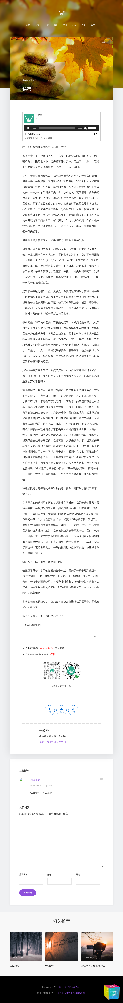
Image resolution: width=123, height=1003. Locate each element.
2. (39, 138)
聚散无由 (110, 998)
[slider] (92, 128)
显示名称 (23, 875)
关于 (93, 25)
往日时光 (50, 966)
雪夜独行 (14, 966)
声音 (46, 25)
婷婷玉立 (35, 780)
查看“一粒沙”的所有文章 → (52, 742)
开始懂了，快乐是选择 (93, 966)
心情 (74, 25)
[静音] (85, 128)
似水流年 (112, 991)
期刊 (55, 25)
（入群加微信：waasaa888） (71, 993)
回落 (83, 25)
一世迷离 (110, 987)
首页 (28, 25)
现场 (65, 25)
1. (33, 134)
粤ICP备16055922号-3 (70, 987)
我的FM (105, 42)
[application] (61, 128)
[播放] (28, 128)
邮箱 (49, 875)
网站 (78, 875)
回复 (102, 779)
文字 (37, 25)
